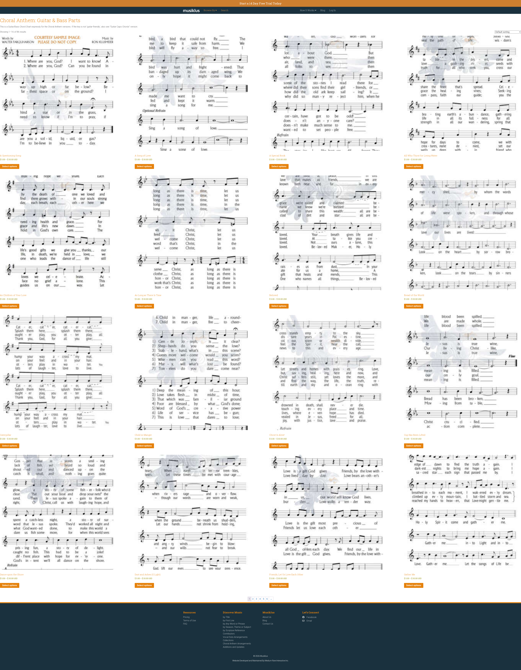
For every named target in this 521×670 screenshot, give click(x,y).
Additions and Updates (233, 647)
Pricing (186, 617)
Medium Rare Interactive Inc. (277, 661)
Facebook (312, 617)
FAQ (185, 623)
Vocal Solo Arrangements (235, 637)
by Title (226, 617)
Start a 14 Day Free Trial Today (261, 3)
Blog (322, 10)
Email (309, 620)
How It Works (307, 10)
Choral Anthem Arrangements (237, 643)
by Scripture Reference (234, 630)
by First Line (228, 620)
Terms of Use (189, 620)
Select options (9, 166)
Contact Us (268, 623)
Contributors (229, 633)
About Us (267, 617)
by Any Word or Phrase (234, 623)
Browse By (209, 10)
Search (224, 10)
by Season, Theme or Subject (237, 627)
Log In (332, 10)
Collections (228, 640)
